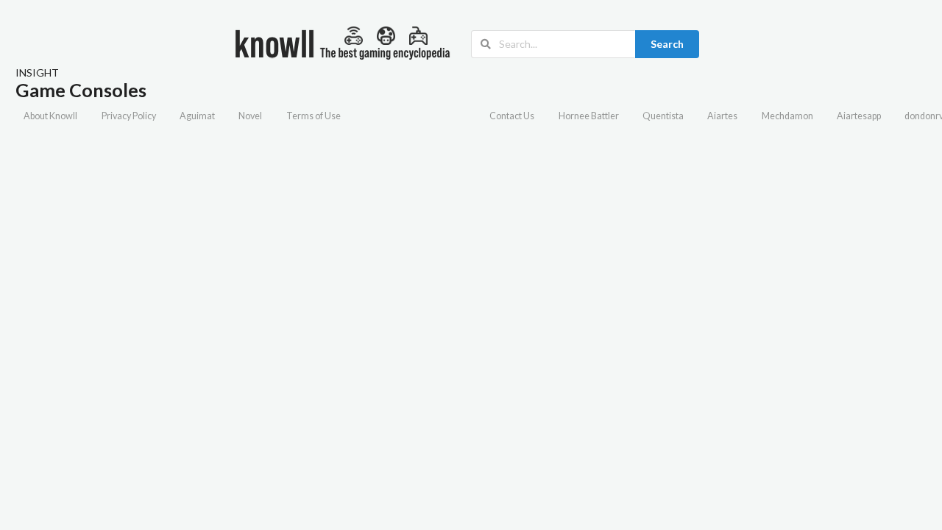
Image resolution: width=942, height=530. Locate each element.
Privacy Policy (129, 115)
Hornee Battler (589, 115)
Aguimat (197, 115)
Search (667, 44)
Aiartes (722, 115)
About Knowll (50, 115)
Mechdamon (787, 115)
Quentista (663, 115)
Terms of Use (313, 115)
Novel (250, 115)
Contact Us (511, 115)
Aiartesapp (859, 115)
